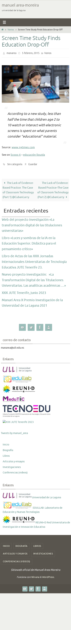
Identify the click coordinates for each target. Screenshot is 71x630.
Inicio (6, 443)
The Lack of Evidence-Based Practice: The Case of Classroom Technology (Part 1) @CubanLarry (18, 188)
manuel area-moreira (20, 5)
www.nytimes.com (23, 146)
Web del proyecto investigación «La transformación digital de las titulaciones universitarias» (32, 223)
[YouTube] (22, 325)
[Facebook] (39, 325)
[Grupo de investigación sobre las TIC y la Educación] (17, 380)
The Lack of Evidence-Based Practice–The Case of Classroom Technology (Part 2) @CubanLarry (52, 188)
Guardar (32, 163)
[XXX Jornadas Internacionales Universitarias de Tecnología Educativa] (18, 420)
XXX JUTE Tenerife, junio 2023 (24, 291)
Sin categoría (14, 163)
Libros (6, 454)
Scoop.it (16, 154)
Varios (11, 29)
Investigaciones (12, 465)
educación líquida (34, 154)
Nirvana (35, 575)
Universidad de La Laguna (46, 495)
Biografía (8, 448)
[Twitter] (31, 325)
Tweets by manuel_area (14, 431)
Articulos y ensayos (14, 459)
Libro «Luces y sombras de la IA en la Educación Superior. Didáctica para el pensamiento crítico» (29, 241)
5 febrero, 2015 (31, 52)
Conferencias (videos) (15, 470)
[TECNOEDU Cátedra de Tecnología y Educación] (27, 415)
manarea (11, 52)
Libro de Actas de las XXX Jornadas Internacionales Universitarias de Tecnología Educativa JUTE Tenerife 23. (34, 260)
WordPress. (48, 575)
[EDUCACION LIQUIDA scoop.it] (48, 325)
